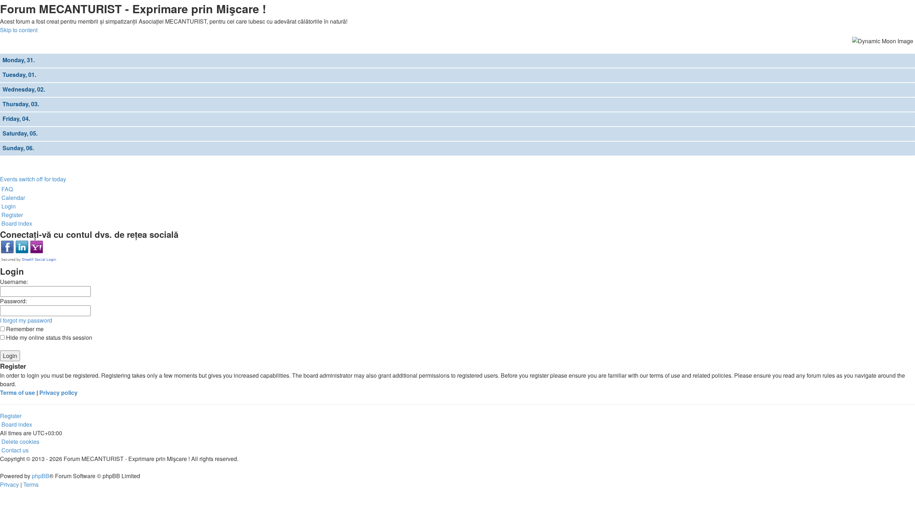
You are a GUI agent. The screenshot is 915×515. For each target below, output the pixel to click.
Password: (13, 301)
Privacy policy (58, 392)
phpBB (40, 476)
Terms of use (17, 392)
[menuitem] (6, 189)
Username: (14, 282)
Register (10, 416)
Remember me (24, 329)
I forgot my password (26, 320)
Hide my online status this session (48, 337)
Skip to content (19, 30)
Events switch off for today (33, 179)
